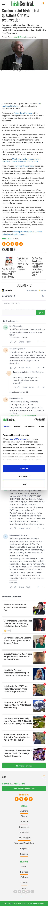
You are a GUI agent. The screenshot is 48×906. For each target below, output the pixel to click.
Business (24, 872)
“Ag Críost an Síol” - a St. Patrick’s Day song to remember (22, 263)
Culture (24, 882)
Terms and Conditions (24, 843)
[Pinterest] (31, 799)
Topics (24, 816)
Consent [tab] (6, 426)
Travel (24, 888)
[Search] (43, 3)
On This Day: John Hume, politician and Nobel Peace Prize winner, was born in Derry (37, 266)
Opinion (24, 877)
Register (24, 848)
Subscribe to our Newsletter (24, 788)
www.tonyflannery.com (24, 166)
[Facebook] (17, 799)
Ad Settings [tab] (29, 426)
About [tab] (41, 426)
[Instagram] (26, 799)
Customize (22, 476)
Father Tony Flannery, (23, 113)
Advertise (24, 832)
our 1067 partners (18, 439)
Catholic (15, 238)
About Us (24, 821)
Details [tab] (17, 426)
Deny (24, 484)
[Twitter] (21, 799)
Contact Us (24, 827)
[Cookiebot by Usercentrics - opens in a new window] (34, 419)
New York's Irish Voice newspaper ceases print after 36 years (9, 272)
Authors (24, 811)
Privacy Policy (24, 837)
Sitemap (24, 854)
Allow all (24, 468)
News (24, 866)
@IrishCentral (20, 37)
